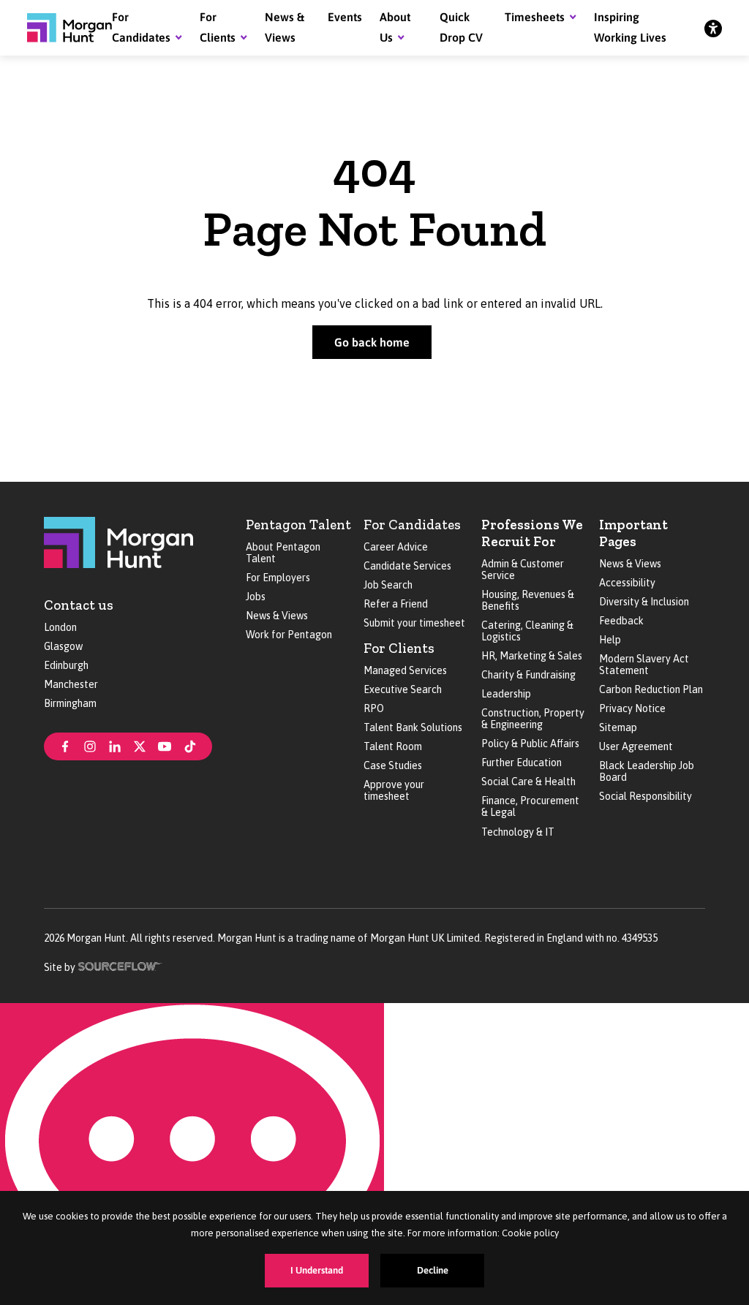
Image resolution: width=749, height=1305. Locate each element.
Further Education (521, 762)
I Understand (316, 1270)
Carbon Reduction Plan (651, 689)
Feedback (621, 621)
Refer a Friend (396, 604)
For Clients (399, 648)
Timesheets (535, 16)
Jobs (256, 596)
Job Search (388, 585)
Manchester (71, 684)
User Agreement (636, 746)
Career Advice (396, 547)
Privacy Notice (632, 708)
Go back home (372, 342)
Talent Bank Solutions (413, 727)
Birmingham (70, 703)
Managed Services (405, 670)
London (60, 627)
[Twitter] (139, 745)
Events (345, 16)
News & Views (277, 615)
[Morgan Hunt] (69, 27)
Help (610, 640)
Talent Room (393, 746)
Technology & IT (517, 832)
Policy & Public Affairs (530, 743)
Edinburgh (66, 665)
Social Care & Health (528, 781)
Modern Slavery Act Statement (644, 664)
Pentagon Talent (298, 524)
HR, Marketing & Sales (531, 656)
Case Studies (393, 765)
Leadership (506, 694)
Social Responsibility (645, 796)
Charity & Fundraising (528, 675)
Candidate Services (407, 566)
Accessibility (627, 583)
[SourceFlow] (120, 966)
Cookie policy (530, 1233)
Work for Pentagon (289, 634)
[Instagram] (90, 745)
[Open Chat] (192, 1154)
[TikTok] (190, 745)
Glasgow (63, 646)
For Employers (278, 577)
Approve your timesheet (394, 790)
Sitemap (618, 727)
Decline (432, 1270)
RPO (374, 708)
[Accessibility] (713, 28)
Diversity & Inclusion (644, 602)
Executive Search (403, 689)
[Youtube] (164, 745)
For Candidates (412, 524)
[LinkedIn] (114, 745)
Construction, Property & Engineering (532, 718)
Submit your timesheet (414, 623)
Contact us (78, 605)
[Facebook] (65, 745)
